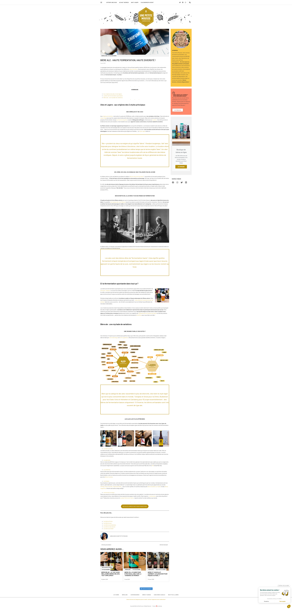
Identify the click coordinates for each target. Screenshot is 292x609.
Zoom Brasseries (135, 594)
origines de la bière (108, 116)
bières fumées (109, 477)
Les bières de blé (108, 448)
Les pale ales (106, 460)
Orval (106, 486)
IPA (153, 465)
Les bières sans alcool (109, 526)
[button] (190, 2)
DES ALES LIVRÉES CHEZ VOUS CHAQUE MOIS (135, 506)
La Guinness (152, 496)
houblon (154, 120)
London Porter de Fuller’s (127, 498)
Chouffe (110, 486)
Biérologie (125, 594)
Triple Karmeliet (117, 486)
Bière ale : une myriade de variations (113, 97)
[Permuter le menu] (101, 2)
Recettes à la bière (173, 594)
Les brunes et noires (108, 492)
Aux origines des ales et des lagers (112, 94)
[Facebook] (182, 2)
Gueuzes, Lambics (105, 290)
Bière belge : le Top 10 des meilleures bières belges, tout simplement (110, 573)
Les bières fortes (108, 521)
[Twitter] (180, 2)
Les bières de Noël (108, 528)
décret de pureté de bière (137, 176)
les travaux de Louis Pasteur (118, 202)
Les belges (106, 481)
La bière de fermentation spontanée (113, 95)
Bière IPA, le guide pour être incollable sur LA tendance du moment (133, 573)
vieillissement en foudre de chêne (147, 313)
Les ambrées (106, 469)
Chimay (102, 486)
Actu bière (116, 594)
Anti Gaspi (134, 2)
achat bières (124, 2)
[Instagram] (185, 2)
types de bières (133, 69)
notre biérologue (113, 337)
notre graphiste (124, 337)
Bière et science (146, 594)
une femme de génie (121, 120)
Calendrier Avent (147, 2)
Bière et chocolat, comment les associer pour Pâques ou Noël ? (157, 573)
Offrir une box (111, 2)
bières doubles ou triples (154, 486)
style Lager (142, 131)
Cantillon (139, 315)
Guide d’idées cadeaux (159, 594)
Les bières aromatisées (109, 525)
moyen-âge (103, 118)
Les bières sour (107, 523)
